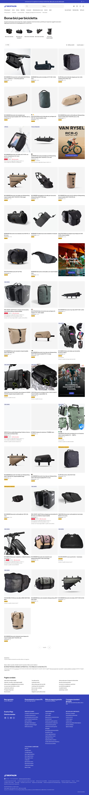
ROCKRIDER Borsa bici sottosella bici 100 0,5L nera (16, 515)
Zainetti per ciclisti (63, 689)
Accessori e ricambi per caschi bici (67, 684)
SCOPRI (71, 393)
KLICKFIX (25, 664)
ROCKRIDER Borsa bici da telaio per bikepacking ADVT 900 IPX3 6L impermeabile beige (17, 475)
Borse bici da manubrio (19, 37)
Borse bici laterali (9, 36)
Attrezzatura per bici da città (38, 684)
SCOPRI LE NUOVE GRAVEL (71, 155)
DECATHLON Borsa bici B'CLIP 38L (13, 271)
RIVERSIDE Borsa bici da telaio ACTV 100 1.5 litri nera (43, 77)
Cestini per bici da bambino (38, 686)
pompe (73, 668)
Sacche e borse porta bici (65, 682)
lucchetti (61, 668)
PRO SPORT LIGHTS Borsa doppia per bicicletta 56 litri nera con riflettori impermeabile (44, 515)
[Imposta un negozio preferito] (73, 6)
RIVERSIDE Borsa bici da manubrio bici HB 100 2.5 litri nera (17, 234)
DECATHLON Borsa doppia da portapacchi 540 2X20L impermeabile (70, 234)
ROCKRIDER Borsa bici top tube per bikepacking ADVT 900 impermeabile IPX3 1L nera (44, 476)
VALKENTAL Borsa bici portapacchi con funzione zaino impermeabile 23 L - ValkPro (71, 434)
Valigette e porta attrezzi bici (38, 691)
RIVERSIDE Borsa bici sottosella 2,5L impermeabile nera (44, 272)
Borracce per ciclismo (37, 688)
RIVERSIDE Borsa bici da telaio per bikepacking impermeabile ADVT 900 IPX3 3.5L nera (43, 156)
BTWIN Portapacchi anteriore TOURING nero (42, 432)
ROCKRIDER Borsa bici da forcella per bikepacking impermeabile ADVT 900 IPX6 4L (71, 196)
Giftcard (82, 10)
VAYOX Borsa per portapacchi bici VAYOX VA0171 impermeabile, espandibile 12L (44, 393)
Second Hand (68, 10)
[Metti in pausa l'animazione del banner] (82, 2)
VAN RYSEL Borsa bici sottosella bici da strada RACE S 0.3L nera (70, 515)
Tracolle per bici (35, 680)
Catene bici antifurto (9, 688)
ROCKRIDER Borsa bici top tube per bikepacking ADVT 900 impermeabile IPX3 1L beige (44, 353)
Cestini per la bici (36, 682)
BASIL (5, 664)
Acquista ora (71, 272)
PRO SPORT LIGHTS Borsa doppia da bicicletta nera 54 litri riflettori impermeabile (16, 310)
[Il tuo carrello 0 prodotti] (83, 6)
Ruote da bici (7, 691)
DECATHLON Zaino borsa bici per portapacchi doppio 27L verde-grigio (43, 311)
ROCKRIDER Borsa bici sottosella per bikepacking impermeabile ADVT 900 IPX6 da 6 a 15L (71, 115)
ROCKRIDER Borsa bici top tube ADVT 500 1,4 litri (71, 309)
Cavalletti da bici (63, 688)
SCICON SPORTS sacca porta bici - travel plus (70, 557)
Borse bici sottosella (29, 36)
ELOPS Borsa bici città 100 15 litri (66, 474)
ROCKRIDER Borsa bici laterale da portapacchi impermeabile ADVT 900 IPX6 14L (16, 637)
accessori (16, 668)
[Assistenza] (77, 6)
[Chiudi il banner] (84, 2)
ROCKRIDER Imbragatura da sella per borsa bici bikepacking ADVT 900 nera (43, 196)
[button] (23, 161)
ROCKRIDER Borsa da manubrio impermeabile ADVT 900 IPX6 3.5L (16, 351)
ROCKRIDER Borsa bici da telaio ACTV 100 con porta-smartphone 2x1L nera (16, 155)
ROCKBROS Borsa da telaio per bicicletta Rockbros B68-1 (69, 351)
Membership (75, 10)
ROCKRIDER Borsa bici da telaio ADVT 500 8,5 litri (71, 598)
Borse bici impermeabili (49, 37)
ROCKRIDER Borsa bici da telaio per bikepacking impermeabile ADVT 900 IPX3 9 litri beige (17, 196)
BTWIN (16, 664)
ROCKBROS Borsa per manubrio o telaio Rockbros (17, 557)
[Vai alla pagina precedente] (39, 647)
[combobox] (81, 45)
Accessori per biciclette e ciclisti (11, 686)
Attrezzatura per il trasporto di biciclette (68, 680)
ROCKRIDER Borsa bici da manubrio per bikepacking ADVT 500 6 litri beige (41, 557)
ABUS (8, 664)
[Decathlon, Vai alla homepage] (10, 6)
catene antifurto (68, 668)
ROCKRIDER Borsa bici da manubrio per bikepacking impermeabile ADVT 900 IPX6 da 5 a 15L (17, 115)
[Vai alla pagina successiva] (49, 647)
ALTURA (12, 664)
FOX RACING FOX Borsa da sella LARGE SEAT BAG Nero (17, 598)
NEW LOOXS (30, 664)
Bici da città (34, 689)
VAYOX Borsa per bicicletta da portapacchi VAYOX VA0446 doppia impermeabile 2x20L (17, 393)
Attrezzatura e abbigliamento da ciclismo (14, 684)
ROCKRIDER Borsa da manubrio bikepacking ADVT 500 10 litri (44, 598)
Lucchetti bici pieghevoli (64, 686)
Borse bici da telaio (39, 36)
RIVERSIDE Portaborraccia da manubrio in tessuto (44, 233)
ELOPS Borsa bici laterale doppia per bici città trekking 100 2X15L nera (70, 77)
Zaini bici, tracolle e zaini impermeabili (13, 682)
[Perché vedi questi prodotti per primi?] (66, 45)
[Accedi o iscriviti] (80, 6)
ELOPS (20, 664)
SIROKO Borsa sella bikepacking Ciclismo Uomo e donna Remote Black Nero (17, 433)
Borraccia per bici (54, 668)
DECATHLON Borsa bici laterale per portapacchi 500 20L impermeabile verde (43, 117)
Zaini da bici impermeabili (10, 680)
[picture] (17, 62)
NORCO (35, 664)
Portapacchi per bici (9, 689)
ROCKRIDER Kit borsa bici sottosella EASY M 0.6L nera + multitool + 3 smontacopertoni (17, 77)
